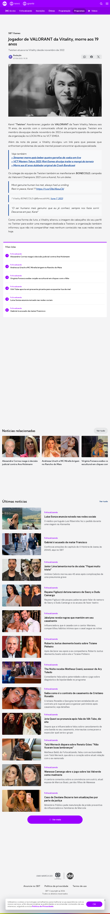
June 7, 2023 (57, 198)
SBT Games (14, 33)
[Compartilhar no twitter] (98, 57)
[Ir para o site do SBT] (70, 876)
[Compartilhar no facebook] (91, 57)
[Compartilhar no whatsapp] (84, 57)
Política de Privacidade (43, 906)
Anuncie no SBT (31, 886)
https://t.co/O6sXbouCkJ (50, 188)
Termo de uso (80, 886)
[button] (21, 453)
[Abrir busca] (101, 3)
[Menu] (107, 4)
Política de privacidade (56, 886)
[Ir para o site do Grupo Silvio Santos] (50, 876)
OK (94, 904)
